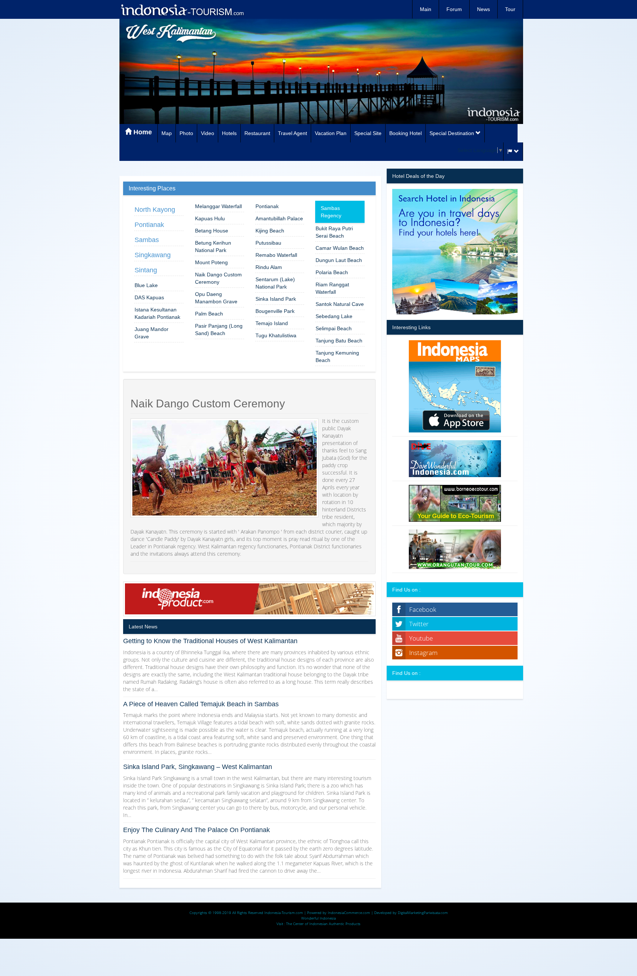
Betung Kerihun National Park (213, 246)
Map (166, 133)
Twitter (419, 624)
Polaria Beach (332, 272)
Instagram (423, 652)
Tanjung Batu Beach (339, 341)
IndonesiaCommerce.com (349, 912)
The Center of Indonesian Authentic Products (323, 923)
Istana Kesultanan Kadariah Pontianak (157, 313)
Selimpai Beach (334, 328)
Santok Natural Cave (340, 304)
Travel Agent (292, 133)
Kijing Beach (269, 231)
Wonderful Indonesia (318, 918)
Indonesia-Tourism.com (283, 912)
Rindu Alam (268, 267)
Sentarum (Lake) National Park (275, 283)
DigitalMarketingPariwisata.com (423, 912)
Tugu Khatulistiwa (275, 335)
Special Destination (452, 133)
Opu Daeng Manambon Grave (216, 297)
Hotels (229, 133)
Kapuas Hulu (210, 218)
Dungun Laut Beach (339, 260)
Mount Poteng (211, 262)
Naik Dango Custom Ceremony (218, 278)
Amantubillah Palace (279, 218)
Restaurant (257, 133)
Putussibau (268, 243)
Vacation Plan (331, 133)
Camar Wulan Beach (340, 248)
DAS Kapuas (149, 297)
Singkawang (153, 255)
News (483, 9)
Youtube (421, 638)
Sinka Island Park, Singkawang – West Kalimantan (197, 766)
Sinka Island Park (275, 299)
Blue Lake (146, 285)
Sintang (146, 270)
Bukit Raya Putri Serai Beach (334, 232)
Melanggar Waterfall (218, 206)
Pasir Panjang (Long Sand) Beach (219, 329)
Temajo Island (271, 323)
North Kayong (155, 209)
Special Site (368, 133)
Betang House (211, 231)
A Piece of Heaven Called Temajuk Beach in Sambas (201, 704)
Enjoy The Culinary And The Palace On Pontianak (196, 830)
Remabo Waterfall (276, 255)
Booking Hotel (405, 133)
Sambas (147, 240)
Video (207, 133)
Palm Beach (209, 314)
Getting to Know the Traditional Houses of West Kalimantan (210, 641)
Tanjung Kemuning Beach (337, 356)
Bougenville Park (275, 311)
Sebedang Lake (334, 316)
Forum (454, 9)
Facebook (422, 609)
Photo (186, 133)
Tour (510, 9)
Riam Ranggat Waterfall (332, 288)
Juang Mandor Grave (151, 332)
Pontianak (149, 224)
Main (425, 9)
